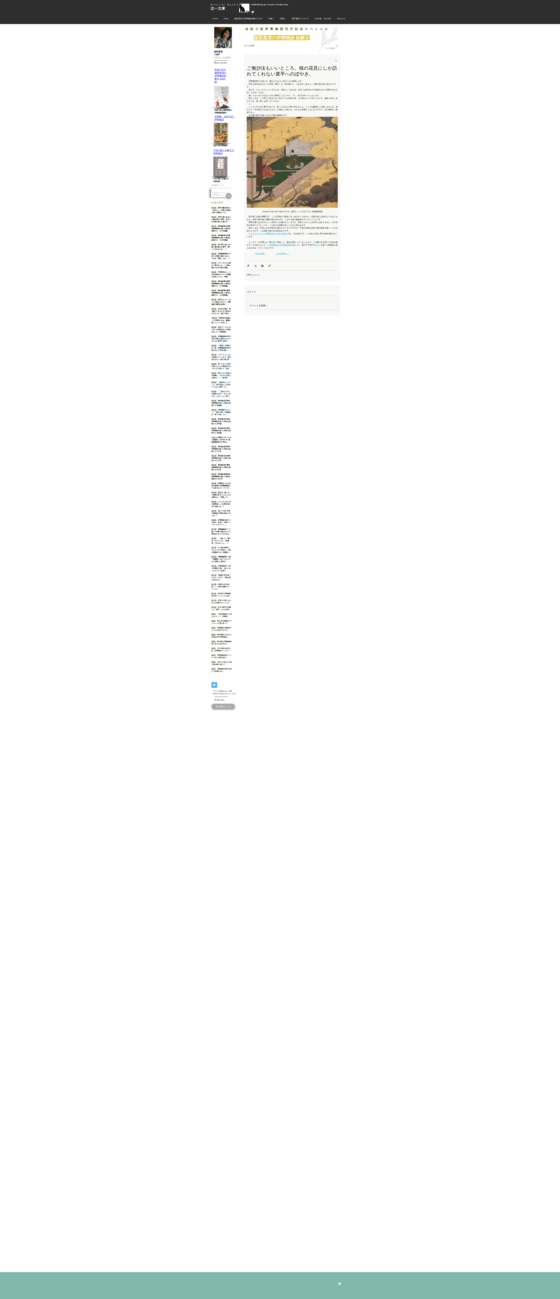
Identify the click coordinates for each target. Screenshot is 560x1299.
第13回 (213, 584)
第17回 (213, 547)
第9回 (213, 614)
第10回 (213, 607)
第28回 (213, 446)
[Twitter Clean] (252, 12)
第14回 (213, 575)
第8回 (213, 621)
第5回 (213, 641)
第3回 (213, 655)
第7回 (213, 628)
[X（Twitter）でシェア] (255, 265)
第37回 (213, 355)
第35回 (213, 373)
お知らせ (214, 437)
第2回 (213, 662)
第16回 (213, 557)
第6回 (213, 634)
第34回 (213, 382)
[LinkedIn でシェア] (262, 265)
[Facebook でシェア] (248, 265)
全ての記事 (249, 45)
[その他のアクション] (336, 61)
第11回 (213, 600)
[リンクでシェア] (269, 265)
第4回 (213, 648)
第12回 (213, 593)
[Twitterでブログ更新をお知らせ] (214, 685)
